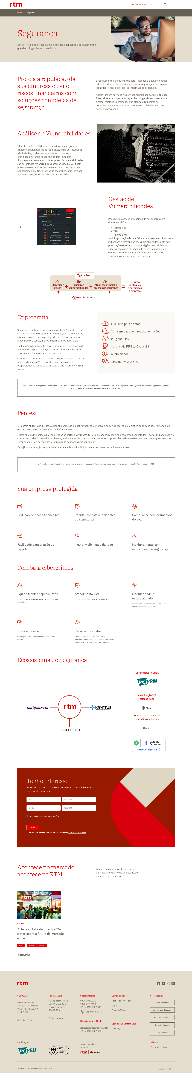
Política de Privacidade (77, 833)
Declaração (117, 1028)
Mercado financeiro (36, 945)
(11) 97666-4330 (93, 1011)
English (165, 1047)
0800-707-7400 (88, 1004)
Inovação (20, 945)
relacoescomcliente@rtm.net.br (94, 1027)
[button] (20, 227)
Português (155, 1047)
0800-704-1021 (88, 1000)
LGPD (114, 1005)
